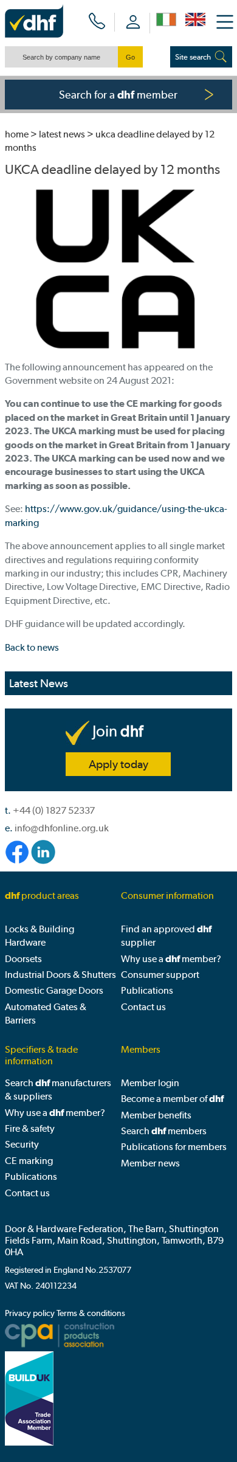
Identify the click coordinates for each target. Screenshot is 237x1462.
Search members (164, 1131)
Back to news (32, 647)
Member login (150, 1083)
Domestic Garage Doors (54, 990)
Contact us (143, 1007)
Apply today (118, 764)
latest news (62, 134)
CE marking (29, 1160)
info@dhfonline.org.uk (62, 828)
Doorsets (23, 959)
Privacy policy (30, 1313)
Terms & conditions (91, 1313)
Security (22, 1144)
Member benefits (156, 1115)
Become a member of (172, 1098)
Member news (150, 1163)
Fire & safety (30, 1128)
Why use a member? (171, 959)
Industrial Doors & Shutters (60, 974)
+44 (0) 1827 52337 (54, 810)
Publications (147, 990)
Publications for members (174, 1146)
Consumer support (160, 974)
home (17, 134)
